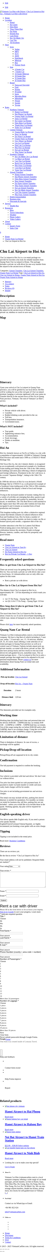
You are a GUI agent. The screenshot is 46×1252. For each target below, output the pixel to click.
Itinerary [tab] (8, 282)
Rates (7, 107)
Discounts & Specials (18, 201)
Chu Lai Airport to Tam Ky (15, 547)
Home (7, 18)
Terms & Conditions (13, 1238)
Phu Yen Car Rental (22, 148)
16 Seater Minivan (22, 74)
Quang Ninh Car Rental (24, 116)
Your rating (4, 866)
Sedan (17, 49)
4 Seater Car (19, 69)
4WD (17, 56)
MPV (17, 51)
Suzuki (17, 103)
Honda (17, 89)
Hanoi (12, 22)
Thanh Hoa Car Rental (23, 125)
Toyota (17, 105)
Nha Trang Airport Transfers (26, 186)
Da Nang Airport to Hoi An (15, 552)
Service (8, 204)
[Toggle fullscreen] (3, 1249)
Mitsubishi (19, 98)
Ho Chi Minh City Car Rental (26, 157)
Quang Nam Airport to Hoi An (32, 275)
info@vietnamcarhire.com (15, 1212)
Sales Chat (14, 228)
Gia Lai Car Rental (22, 143)
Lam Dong (14, 36)
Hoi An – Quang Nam (23, 684)
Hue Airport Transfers (23, 181)
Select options (23, 1146)
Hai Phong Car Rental (23, 114)
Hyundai (18, 92)
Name (3, 891)
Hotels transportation (18, 197)
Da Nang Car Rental (23, 136)
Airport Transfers (16, 172)
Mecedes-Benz (20, 96)
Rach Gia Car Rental (23, 163)
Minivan (18, 60)
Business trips (15, 199)
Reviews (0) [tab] (9, 288)
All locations (15, 42)
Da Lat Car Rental (22, 150)
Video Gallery (15, 219)
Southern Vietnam (17, 154)
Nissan (17, 101)
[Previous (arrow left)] (1, 1251)
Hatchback (19, 58)
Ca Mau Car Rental (22, 159)
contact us (27, 659)
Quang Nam (9, 545)
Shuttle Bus (14, 206)
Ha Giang (13, 25)
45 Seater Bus (20, 81)
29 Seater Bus (20, 76)
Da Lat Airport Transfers (24, 188)
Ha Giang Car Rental (23, 121)
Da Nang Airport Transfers (25, 183)
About (7, 221)
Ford (16, 87)
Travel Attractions (17, 212)
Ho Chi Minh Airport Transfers (27, 190)
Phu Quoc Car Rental (23, 165)
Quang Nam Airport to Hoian (11, 277)
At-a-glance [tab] (9, 284)
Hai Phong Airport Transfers (26, 177)
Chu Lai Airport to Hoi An (34, 273)
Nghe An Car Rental (23, 127)
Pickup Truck (20, 65)
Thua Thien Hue (16, 29)
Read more (9, 1117)
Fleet (7, 45)
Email (3, 896)
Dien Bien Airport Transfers (25, 179)
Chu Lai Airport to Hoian (10, 275)
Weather (13, 215)
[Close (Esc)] (8, 1249)
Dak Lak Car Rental (22, 145)
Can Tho (13, 40)
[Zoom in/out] (1, 1249)
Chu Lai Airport (11, 550)
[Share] (6, 1249)
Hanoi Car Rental (21, 112)
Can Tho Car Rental (22, 161)
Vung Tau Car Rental (23, 170)
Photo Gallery (15, 217)
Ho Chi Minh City (17, 38)
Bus (16, 63)
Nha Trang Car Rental (23, 152)
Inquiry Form (15, 226)
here (11, 624)
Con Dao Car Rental (23, 168)
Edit (6, 3)
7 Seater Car (19, 72)
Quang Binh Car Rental (24, 132)
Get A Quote (10, 1167)
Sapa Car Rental (21, 119)
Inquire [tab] (7, 290)
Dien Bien (14, 27)
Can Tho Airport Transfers (25, 192)
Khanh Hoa (14, 34)
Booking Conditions (17, 841)
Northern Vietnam (17, 110)
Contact (8, 224)
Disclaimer (9, 1235)
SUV (17, 54)
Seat (11, 67)
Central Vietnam (16, 130)
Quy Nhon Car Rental (23, 141)
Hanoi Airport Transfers (24, 174)
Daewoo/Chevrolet (22, 85)
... (6, 1193)
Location (8, 20)
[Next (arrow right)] (3, 1251)
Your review (5, 871)
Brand (12, 83)
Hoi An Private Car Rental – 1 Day (18, 554)
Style (12, 47)
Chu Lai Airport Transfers (33, 271)
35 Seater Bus (20, 78)
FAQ (7, 1240)
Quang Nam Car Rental (24, 139)
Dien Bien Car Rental (23, 123)
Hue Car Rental (21, 134)
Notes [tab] (7, 286)
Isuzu (17, 94)
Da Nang (13, 31)
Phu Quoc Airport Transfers (25, 195)
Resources (9, 208)
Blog (12, 210)
